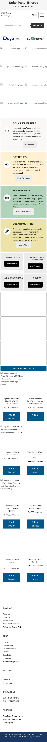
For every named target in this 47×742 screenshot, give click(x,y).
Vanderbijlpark (8, 723)
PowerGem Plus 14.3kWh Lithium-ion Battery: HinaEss (35, 401)
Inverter (6, 642)
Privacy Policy (8, 621)
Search (37, 25)
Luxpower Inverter (9, 648)
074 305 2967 (27, 6)
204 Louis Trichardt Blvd (12, 719)
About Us (6, 614)
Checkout (6, 680)
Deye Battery (8, 655)
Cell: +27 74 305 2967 (11, 701)
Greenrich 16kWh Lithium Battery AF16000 (12, 508)
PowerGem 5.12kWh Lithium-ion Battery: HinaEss (35, 454)
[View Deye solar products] (11, 39)
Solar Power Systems (11, 662)
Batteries (6, 652)
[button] (23, 368)
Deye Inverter (8, 645)
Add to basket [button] (11, 417)
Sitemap (31, 734)
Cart (4, 676)
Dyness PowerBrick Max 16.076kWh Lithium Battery (11, 401)
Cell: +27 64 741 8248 (11, 698)
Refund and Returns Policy (12, 627)
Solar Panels (7, 658)
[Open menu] (42, 15)
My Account (7, 683)
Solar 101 (6, 617)
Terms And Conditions (11, 624)
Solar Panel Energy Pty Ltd (13, 716)
